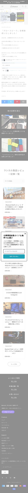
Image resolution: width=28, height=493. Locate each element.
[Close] (25, 233)
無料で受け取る (14, 256)
